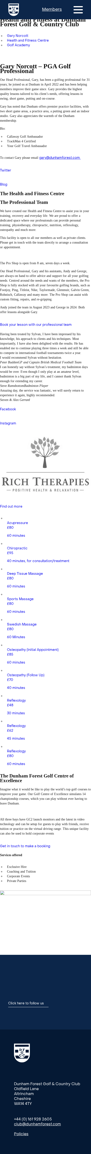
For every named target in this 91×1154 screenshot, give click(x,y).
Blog (3, 184)
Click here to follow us (26, 1003)
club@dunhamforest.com (37, 1124)
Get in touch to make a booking (25, 846)
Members (52, 9)
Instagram (8, 423)
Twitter (5, 170)
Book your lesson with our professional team (36, 324)
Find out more (11, 506)
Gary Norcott (17, 36)
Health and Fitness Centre (28, 40)
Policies (21, 1133)
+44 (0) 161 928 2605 (33, 1119)
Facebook (8, 409)
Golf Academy (18, 45)
